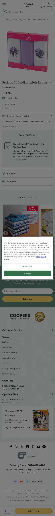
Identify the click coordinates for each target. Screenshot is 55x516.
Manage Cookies (27, 266)
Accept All (27, 273)
